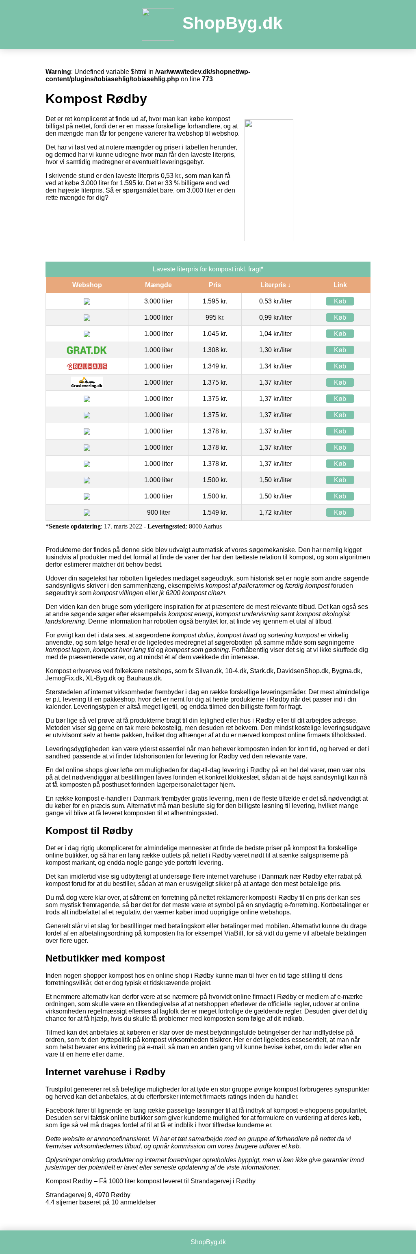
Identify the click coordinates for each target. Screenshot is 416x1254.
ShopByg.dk (232, 22)
